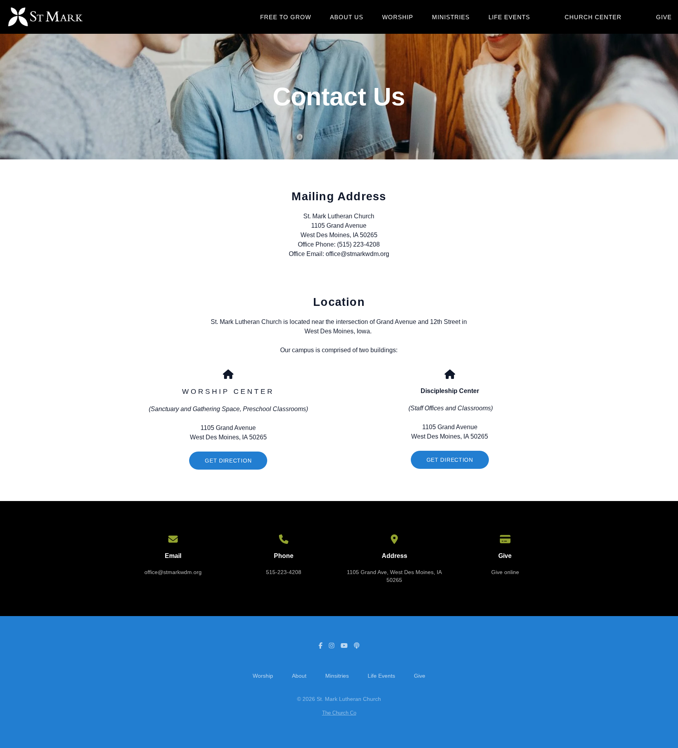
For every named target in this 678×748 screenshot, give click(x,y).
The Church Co (339, 713)
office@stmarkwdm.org (173, 572)
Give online (505, 572)
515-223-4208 (283, 572)
